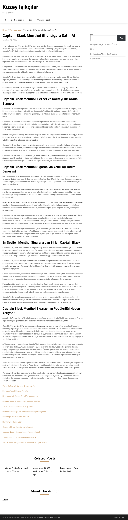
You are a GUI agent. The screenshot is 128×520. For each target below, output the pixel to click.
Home (4, 30)
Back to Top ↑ (120, 517)
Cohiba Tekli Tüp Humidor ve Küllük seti (17, 427)
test (30, 20)
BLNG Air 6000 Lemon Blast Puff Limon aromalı (21, 401)
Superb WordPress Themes (49, 517)
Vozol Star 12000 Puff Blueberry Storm (18, 407)
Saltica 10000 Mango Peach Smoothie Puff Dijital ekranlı (24, 442)
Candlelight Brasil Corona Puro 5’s (15, 417)
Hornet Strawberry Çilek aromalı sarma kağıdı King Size (24, 412)
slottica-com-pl (17, 20)
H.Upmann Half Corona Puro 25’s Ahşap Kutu (20, 396)
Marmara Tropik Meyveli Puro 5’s (15, 391)
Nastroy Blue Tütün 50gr (12, 422)
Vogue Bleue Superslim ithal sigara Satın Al (19, 437)
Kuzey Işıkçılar (20, 7)
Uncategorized (43, 20)
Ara (91, 34)
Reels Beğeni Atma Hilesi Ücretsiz (103, 54)
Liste (92, 49)
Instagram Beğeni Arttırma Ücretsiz (104, 44)
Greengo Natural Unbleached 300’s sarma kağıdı (21, 432)
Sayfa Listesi (95, 59)
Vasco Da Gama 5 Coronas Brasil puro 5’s (18, 386)
